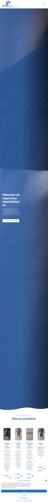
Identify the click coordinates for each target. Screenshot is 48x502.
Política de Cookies (19, 500)
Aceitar (24, 491)
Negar (24, 494)
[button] (46, 480)
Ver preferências (24, 498)
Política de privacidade (28, 500)
